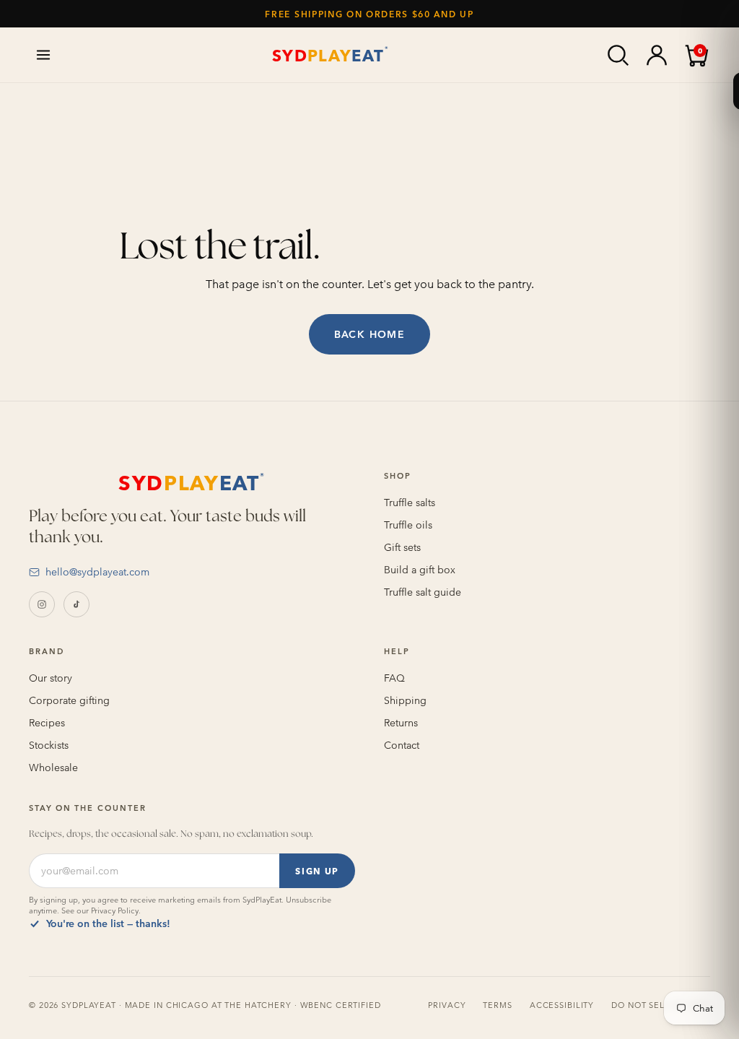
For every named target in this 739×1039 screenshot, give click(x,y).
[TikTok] (76, 604)
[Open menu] (43, 54)
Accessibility (562, 1005)
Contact (401, 745)
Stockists (49, 745)
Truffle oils (408, 524)
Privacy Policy (115, 910)
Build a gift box (419, 569)
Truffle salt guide (422, 592)
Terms (497, 1005)
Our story (50, 677)
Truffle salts (409, 502)
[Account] (656, 54)
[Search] (617, 54)
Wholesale (53, 767)
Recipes (47, 722)
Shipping (405, 700)
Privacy (446, 1005)
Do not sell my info (660, 1005)
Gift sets (402, 547)
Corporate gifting (69, 700)
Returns (401, 722)
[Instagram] (42, 604)
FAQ (394, 677)
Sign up (317, 871)
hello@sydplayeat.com (97, 571)
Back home (370, 334)
